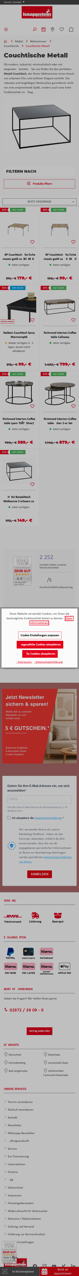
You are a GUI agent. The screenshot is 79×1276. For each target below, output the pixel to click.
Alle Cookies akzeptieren (40, 653)
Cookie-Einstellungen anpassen (40, 635)
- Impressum (24, 662)
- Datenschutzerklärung (48, 662)
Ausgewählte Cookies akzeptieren (40, 644)
